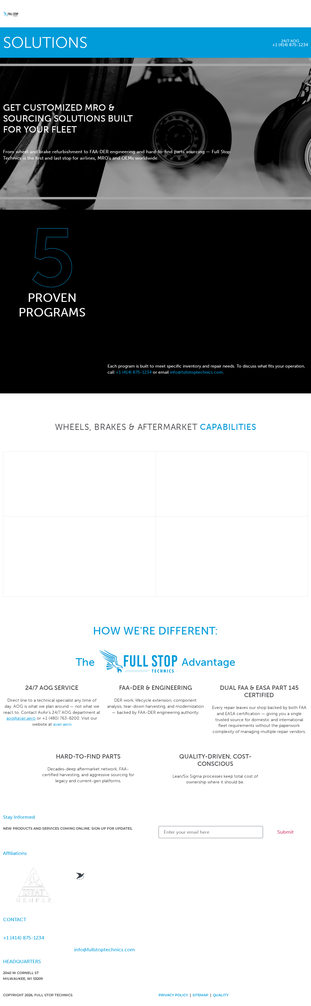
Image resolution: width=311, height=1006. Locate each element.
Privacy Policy (173, 995)
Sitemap (200, 995)
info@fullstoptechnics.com (196, 372)
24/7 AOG (290, 41)
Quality (220, 995)
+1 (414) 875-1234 (290, 44)
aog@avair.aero (21, 718)
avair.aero (62, 724)
